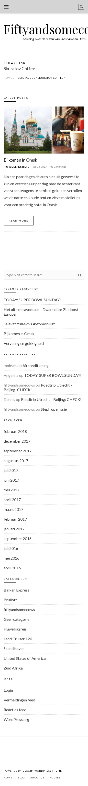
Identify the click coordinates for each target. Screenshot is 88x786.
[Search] (81, 7)
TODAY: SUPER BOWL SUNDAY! (32, 299)
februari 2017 (15, 519)
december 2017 (17, 441)
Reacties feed (15, 709)
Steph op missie (54, 409)
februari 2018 (15, 431)
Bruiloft (10, 599)
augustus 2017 (16, 460)
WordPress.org (16, 719)
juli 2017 (11, 470)
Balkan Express (16, 590)
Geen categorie (16, 619)
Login (8, 690)
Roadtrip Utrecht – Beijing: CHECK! (51, 399)
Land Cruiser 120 (18, 638)
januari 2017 (14, 528)
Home (8, 77)
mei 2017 (11, 489)
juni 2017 (11, 480)
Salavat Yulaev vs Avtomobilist (29, 323)
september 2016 (18, 538)
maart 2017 (13, 509)
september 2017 (18, 450)
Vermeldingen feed (19, 700)
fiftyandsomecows (19, 609)
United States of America (25, 658)
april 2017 (12, 499)
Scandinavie (13, 648)
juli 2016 (11, 548)
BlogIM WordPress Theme (42, 770)
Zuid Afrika (13, 668)
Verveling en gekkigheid (24, 343)
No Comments (58, 166)
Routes (55, 777)
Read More (18, 220)
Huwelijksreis (17, 166)
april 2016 (12, 567)
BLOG (21, 777)
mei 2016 (11, 558)
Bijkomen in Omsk (20, 160)
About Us (37, 777)
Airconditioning (35, 365)
